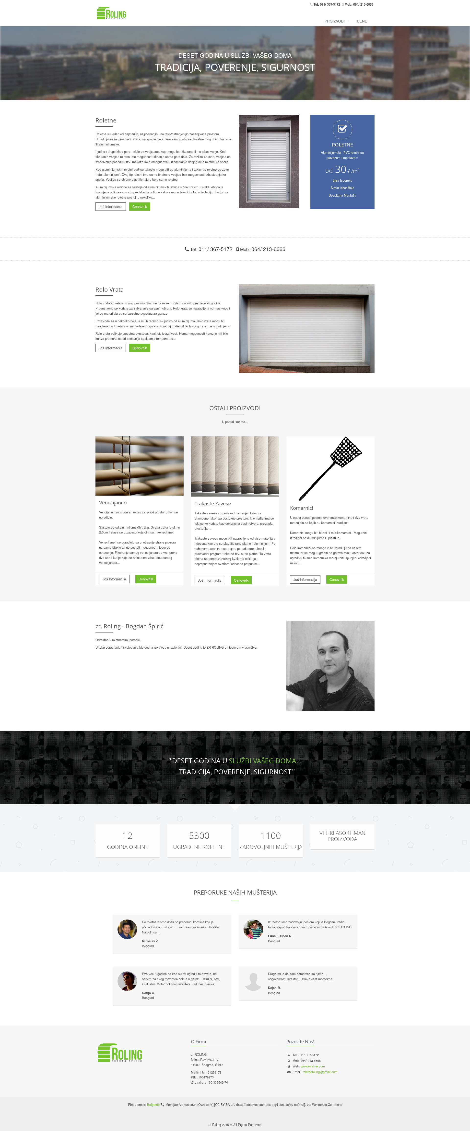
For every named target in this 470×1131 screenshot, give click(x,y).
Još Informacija (110, 206)
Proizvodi (335, 20)
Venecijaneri (113, 502)
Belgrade (153, 1104)
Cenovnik (139, 206)
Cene (362, 20)
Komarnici (301, 508)
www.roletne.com (313, 1066)
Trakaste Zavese (213, 503)
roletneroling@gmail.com (320, 1071)
